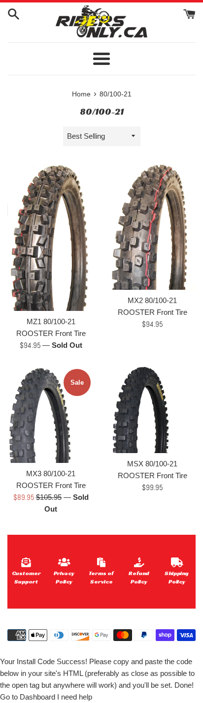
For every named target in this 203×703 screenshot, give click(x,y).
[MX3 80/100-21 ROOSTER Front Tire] (50, 414)
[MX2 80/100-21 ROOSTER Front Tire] (152, 225)
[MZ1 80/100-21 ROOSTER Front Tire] (50, 236)
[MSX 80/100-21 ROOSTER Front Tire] (152, 409)
